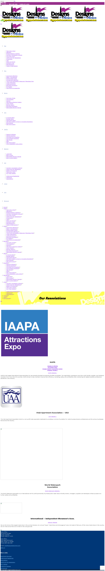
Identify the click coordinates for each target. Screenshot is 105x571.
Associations (4, 560)
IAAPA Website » (52, 373)
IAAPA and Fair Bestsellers (8, 562)
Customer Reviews (6, 566)
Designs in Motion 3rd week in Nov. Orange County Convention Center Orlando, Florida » (52, 368)
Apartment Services (6, 556)
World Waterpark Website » (52, 491)
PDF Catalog (4, 564)
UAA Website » (52, 416)
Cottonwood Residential (7, 558)
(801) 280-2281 (13, 4)
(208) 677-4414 (24, 4)
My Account (4, 568)
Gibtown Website (52, 522)
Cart (2, 20)
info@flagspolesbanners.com (12, 545)
